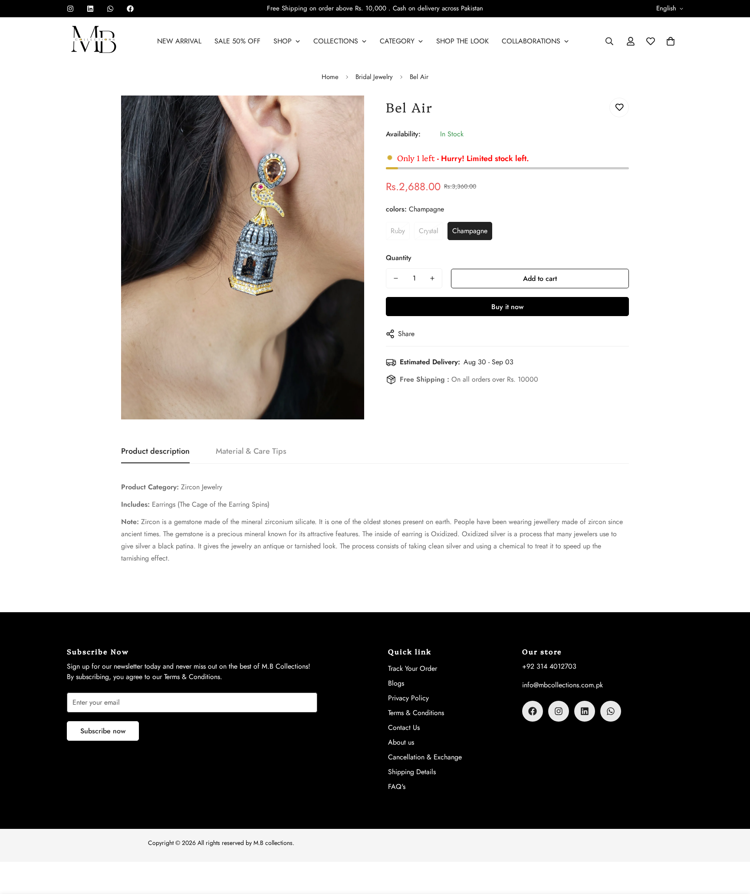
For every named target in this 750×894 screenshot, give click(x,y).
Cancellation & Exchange (425, 757)
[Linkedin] (90, 8)
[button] (671, 41)
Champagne (469, 231)
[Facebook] (130, 8)
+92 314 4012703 (549, 666)
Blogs (396, 683)
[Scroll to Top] (733, 847)
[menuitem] (179, 41)
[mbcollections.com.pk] (94, 41)
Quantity (398, 258)
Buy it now (507, 307)
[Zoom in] (345, 114)
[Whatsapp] (110, 8)
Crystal (428, 231)
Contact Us (404, 727)
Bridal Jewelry (374, 77)
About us (401, 742)
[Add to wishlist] (619, 107)
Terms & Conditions (416, 713)
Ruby (398, 231)
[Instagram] (70, 8)
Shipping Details (412, 772)
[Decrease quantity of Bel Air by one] (395, 278)
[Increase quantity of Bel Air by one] (432, 278)
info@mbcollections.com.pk (562, 685)
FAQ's (396, 787)
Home (330, 77)
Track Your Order (412, 668)
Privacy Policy (408, 698)
